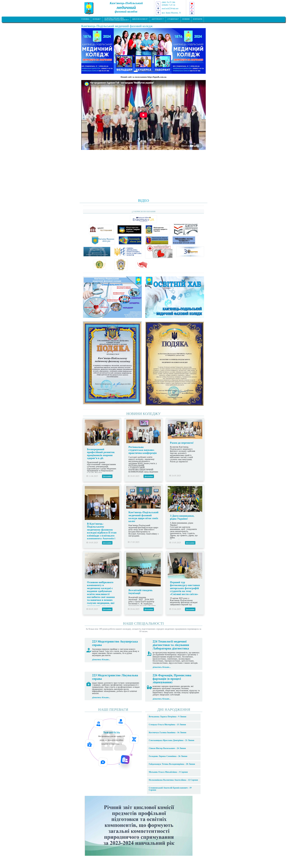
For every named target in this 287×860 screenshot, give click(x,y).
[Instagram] (191, 10)
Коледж (96, 19)
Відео (143, 200)
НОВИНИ (186, 19)
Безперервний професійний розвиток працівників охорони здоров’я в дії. (101, 453)
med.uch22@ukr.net (170, 8)
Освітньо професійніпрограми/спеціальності (115, 19)
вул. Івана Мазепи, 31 (171, 12)
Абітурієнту (157, 19)
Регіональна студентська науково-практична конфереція (142, 450)
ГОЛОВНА (85, 19)
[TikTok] (191, 6)
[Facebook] (191, 13)
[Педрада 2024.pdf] (138, 825)
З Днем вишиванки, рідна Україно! (182, 517)
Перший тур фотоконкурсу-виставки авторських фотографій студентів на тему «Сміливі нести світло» (185, 588)
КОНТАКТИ (197, 19)
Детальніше (107, 476)
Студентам (172, 19)
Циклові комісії (139, 19)
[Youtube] (191, 3)
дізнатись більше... (101, 659)
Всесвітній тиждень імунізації (140, 591)
